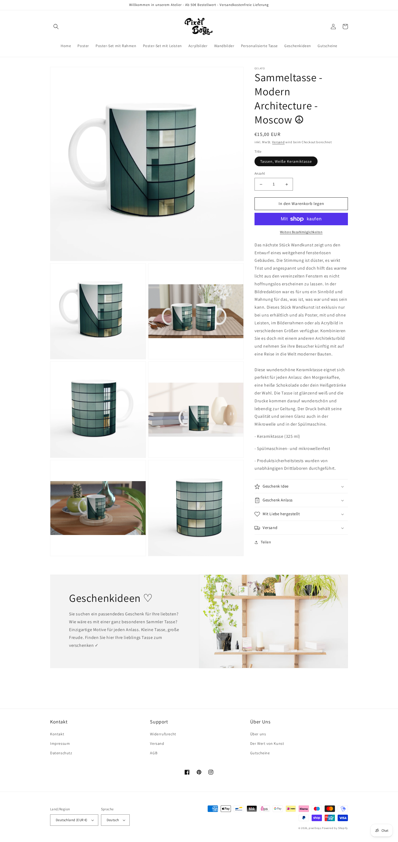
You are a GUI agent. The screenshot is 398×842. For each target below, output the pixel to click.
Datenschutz (61, 752)
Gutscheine (260, 752)
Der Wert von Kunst (267, 743)
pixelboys (315, 828)
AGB (153, 752)
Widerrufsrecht (163, 734)
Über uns (258, 734)
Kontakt (57, 734)
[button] (56, 26)
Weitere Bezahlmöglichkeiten (301, 232)
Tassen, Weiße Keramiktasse (286, 161)
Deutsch (113, 820)
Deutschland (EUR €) (71, 820)
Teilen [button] (266, 542)
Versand (278, 142)
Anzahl (260, 173)
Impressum (60, 743)
